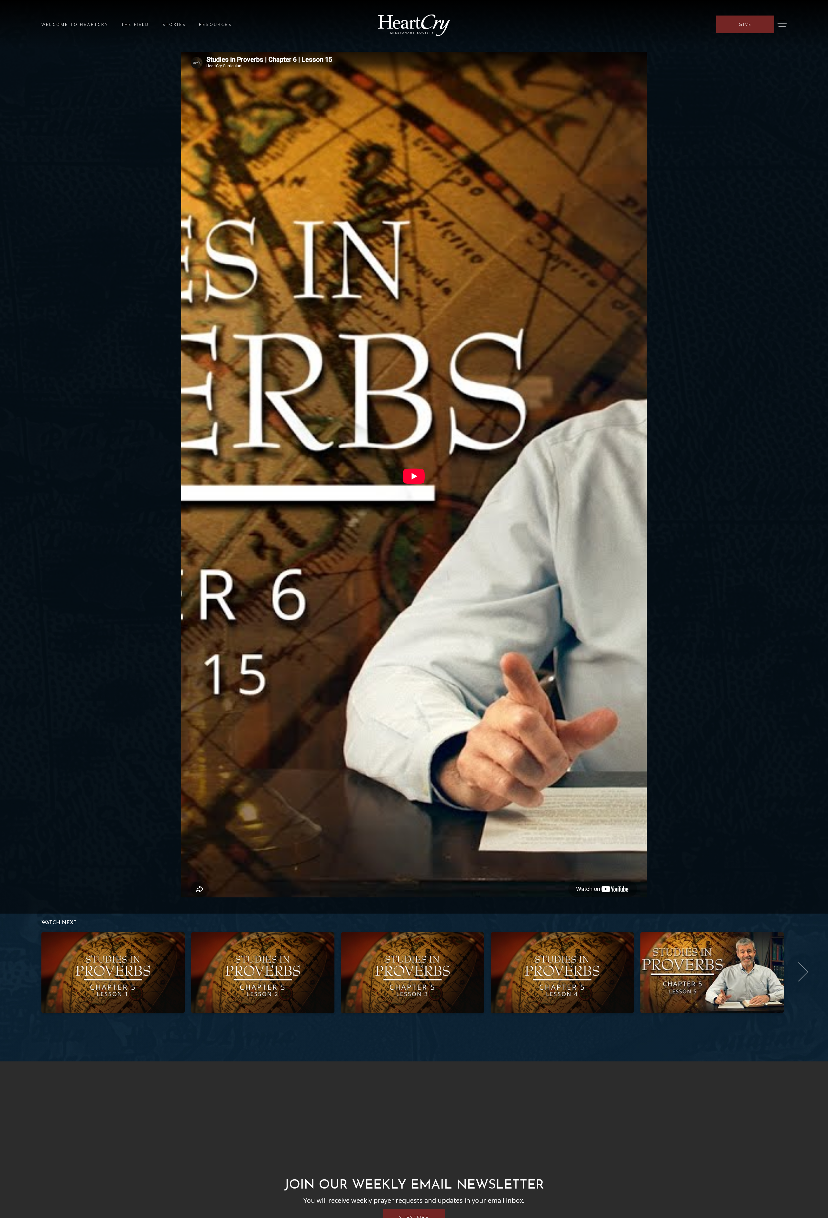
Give (745, 24)
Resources (215, 24)
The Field (135, 24)
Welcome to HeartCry (74, 24)
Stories (174, 24)
